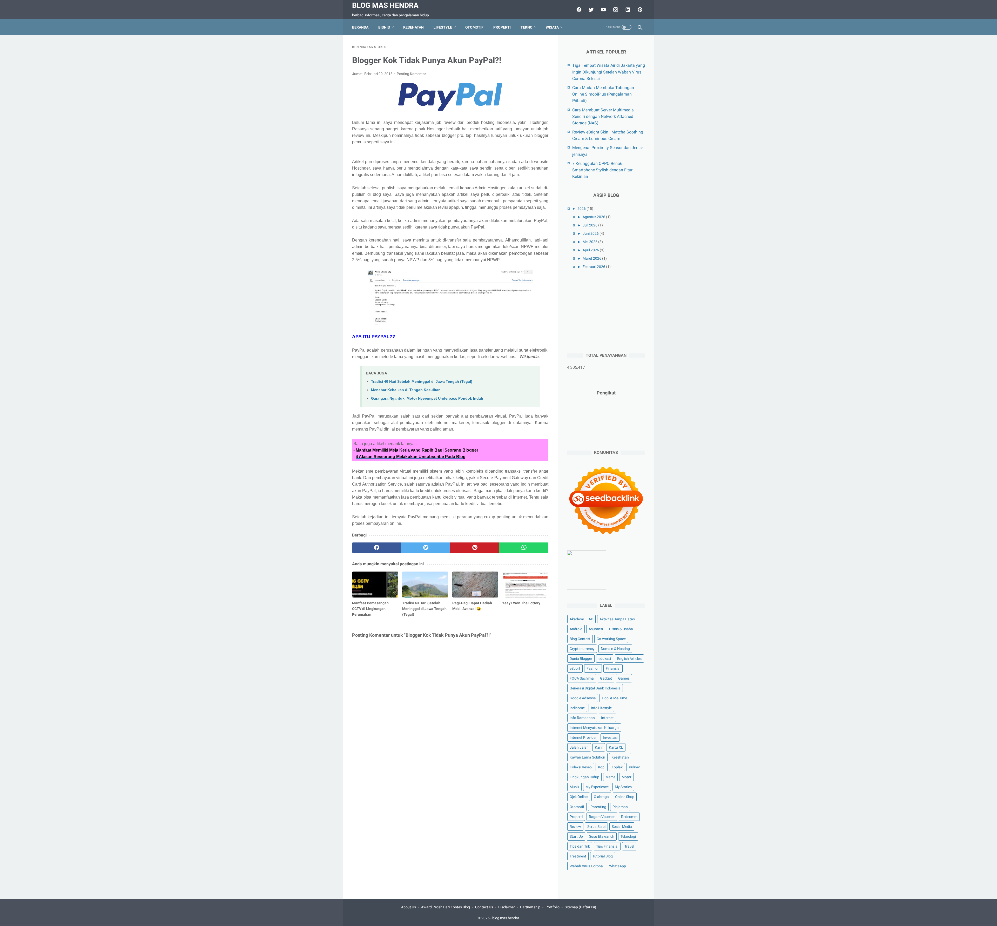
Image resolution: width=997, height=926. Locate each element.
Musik (574, 787)
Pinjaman (620, 807)
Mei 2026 (590, 242)
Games (624, 678)
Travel (629, 846)
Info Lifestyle (601, 708)
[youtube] (602, 9)
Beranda (360, 27)
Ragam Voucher (602, 817)
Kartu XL (616, 747)
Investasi (610, 737)
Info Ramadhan (582, 718)
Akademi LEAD (581, 619)
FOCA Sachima (582, 678)
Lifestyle (443, 27)
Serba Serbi (596, 826)
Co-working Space (611, 639)
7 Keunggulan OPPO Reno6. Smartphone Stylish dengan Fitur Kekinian (602, 170)
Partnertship (530, 907)
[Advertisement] (606, 309)
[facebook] (578, 9)
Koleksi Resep (581, 767)
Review (575, 826)
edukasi (604, 658)
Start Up (576, 836)
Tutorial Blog (602, 856)
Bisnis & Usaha (621, 629)
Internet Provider (583, 737)
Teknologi (628, 836)
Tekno (527, 27)
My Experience (597, 787)
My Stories (623, 787)
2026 (581, 208)
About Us (408, 907)
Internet (607, 718)
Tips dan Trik (580, 846)
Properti (502, 27)
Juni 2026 (591, 233)
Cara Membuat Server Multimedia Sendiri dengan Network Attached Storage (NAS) (603, 116)
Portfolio (552, 907)
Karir (599, 747)
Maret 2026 (592, 258)
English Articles (629, 658)
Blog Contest (580, 639)
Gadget (606, 678)
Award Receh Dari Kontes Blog (445, 907)
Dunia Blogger (581, 658)
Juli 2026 (590, 225)
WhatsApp (617, 866)
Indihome (577, 708)
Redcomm (629, 817)
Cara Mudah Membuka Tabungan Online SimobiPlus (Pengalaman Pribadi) (603, 94)
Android (576, 629)
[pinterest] (639, 9)
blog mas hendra (385, 5)
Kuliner (634, 767)
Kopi (601, 767)
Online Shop (624, 797)
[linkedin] (627, 9)
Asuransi (596, 629)
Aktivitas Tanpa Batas (617, 619)
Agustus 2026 (594, 217)
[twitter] (590, 9)
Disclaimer (506, 907)
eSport (575, 668)
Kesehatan (413, 27)
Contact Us (484, 907)
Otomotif (474, 27)
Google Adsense (583, 698)
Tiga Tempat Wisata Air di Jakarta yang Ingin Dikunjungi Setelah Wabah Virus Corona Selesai (608, 72)
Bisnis (384, 27)
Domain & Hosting (615, 649)
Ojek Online (579, 797)
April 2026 (591, 250)
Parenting (598, 807)
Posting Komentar (411, 74)
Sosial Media (622, 826)
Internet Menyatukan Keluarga (594, 728)
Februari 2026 (594, 267)
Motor (626, 777)
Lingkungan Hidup (584, 777)
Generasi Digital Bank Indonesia (595, 688)
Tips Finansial (607, 846)
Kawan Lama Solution (587, 757)
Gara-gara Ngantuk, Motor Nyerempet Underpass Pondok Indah (427, 398)
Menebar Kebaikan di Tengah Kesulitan (406, 390)
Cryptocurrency (582, 649)
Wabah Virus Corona (586, 866)
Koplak (617, 767)
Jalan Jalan (579, 747)
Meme (610, 777)
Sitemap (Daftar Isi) (580, 907)
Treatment (578, 856)
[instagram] (615, 9)
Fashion (593, 668)
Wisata (552, 27)
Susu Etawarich (601, 836)
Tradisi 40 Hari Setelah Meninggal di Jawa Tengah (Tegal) (421, 381)
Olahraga (601, 797)
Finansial (613, 668)
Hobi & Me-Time (614, 698)
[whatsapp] (523, 547)
